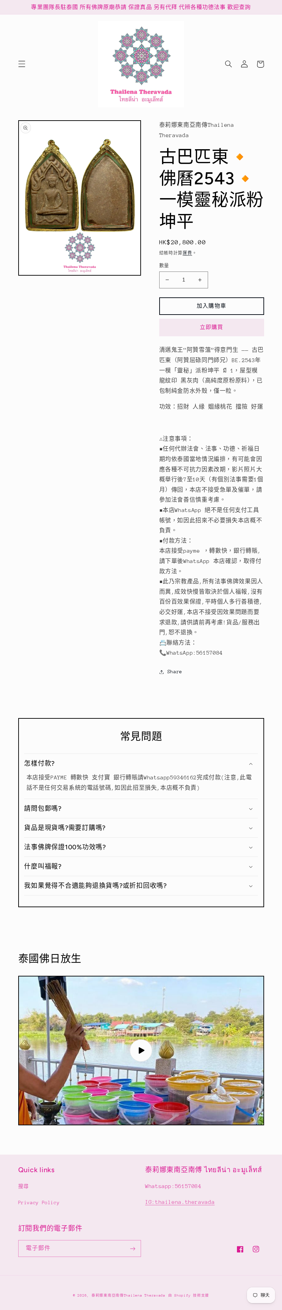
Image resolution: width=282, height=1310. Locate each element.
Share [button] (174, 671)
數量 (164, 265)
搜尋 (23, 1186)
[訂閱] (133, 1248)
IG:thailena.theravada (180, 1202)
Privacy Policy (39, 1202)
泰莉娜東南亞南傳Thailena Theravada (128, 1295)
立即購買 (211, 327)
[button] (22, 64)
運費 (187, 252)
